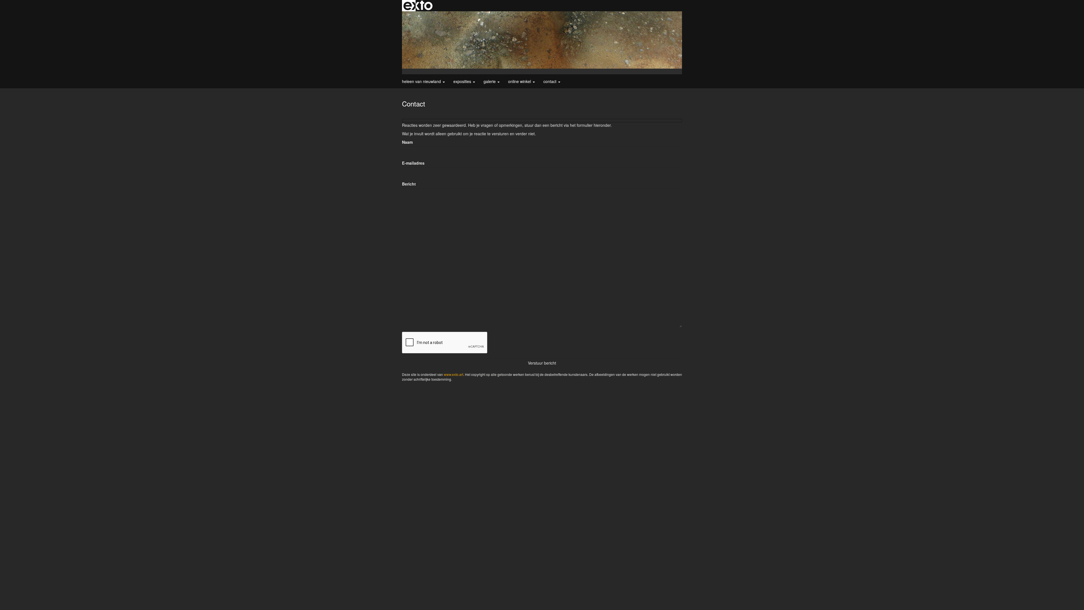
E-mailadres (413, 163)
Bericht (409, 184)
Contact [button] (550, 81)
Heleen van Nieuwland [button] (422, 81)
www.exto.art (453, 374)
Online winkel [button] (520, 81)
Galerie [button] (490, 81)
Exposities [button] (462, 81)
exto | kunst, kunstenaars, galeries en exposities (418, 5)
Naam (407, 142)
